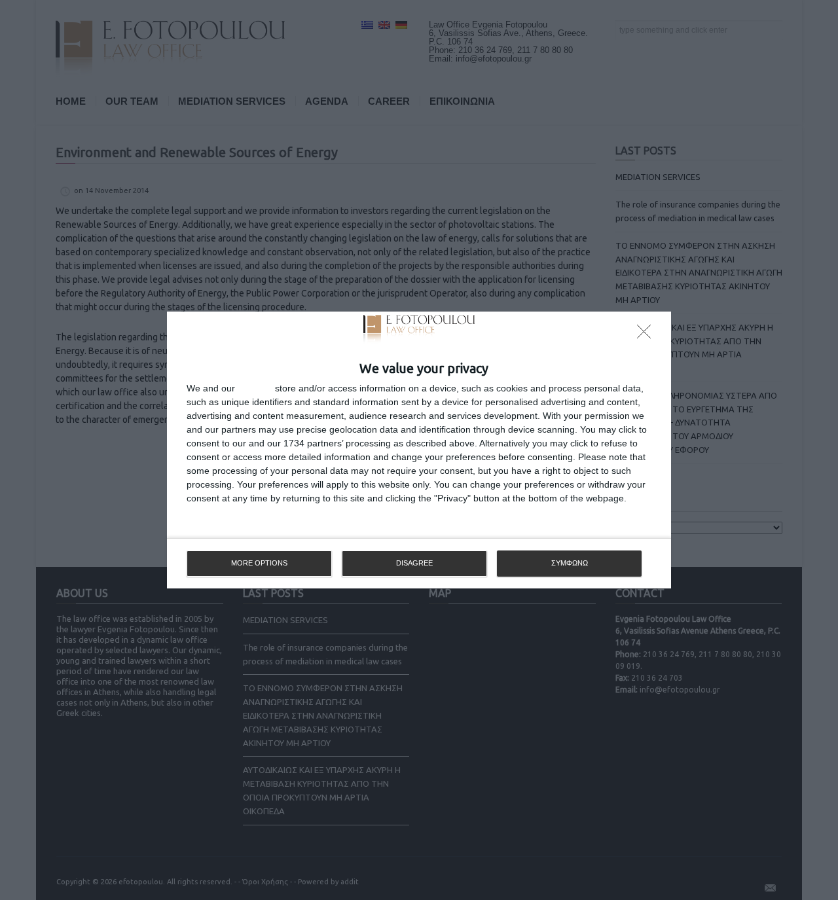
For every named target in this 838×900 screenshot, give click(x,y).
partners (255, 388)
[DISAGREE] (647, 335)
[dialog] (419, 450)
